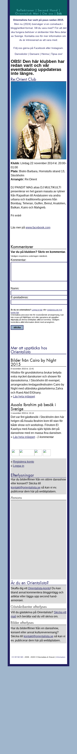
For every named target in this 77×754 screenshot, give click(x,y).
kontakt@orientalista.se (25, 487)
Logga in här (37, 310)
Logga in (18, 465)
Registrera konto (23, 461)
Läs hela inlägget (24, 396)
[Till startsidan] (38, 4)
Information (60, 657)
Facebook (39, 48)
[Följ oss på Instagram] (46, 455)
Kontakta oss (32, 36)
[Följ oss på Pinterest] (38, 455)
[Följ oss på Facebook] (15, 455)
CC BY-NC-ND (17, 657)
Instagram (57, 48)
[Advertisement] (38, 540)
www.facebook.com (38, 227)
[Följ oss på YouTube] (26, 455)
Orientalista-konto (39, 588)
